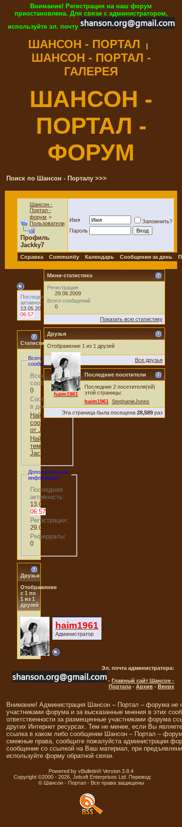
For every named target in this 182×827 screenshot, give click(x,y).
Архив (144, 686)
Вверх (166, 686)
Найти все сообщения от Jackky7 (46, 422)
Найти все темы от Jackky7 (45, 446)
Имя (74, 220)
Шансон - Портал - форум (41, 210)
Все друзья (149, 360)
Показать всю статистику (131, 319)
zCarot (161, 777)
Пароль (78, 231)
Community (64, 257)
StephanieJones (130, 401)
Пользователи (47, 223)
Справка (31, 257)
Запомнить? (157, 221)
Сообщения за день (146, 257)
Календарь (99, 257)
